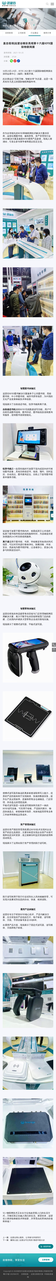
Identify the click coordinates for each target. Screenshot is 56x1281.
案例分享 (47, 33)
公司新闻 (22, 33)
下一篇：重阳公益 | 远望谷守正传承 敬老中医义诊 (24, 1240)
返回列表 (47, 1246)
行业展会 (36, 25)
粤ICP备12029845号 (11, 1274)
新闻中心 (25, 25)
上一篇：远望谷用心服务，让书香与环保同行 (22, 1237)
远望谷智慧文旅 (37, 1274)
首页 (16, 25)
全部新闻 (9, 33)
